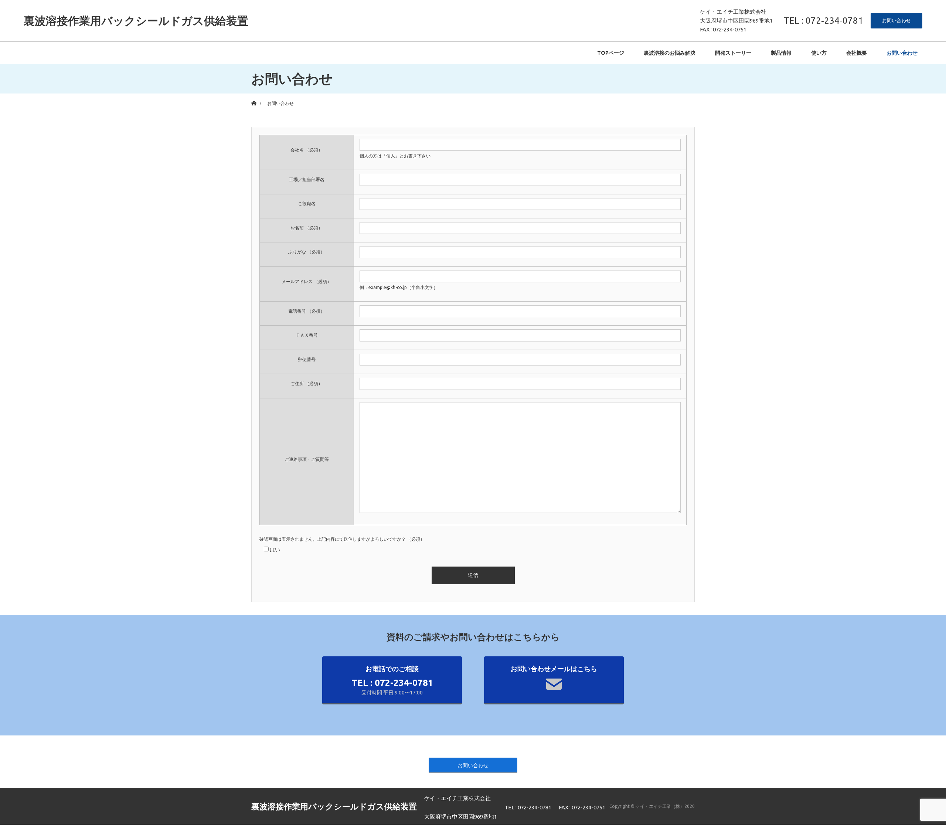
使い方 (819, 53)
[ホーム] (253, 96)
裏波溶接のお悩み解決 (669, 53)
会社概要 (856, 53)
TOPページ (610, 53)
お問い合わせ (896, 20)
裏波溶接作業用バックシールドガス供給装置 (136, 20)
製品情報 (781, 53)
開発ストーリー (733, 53)
